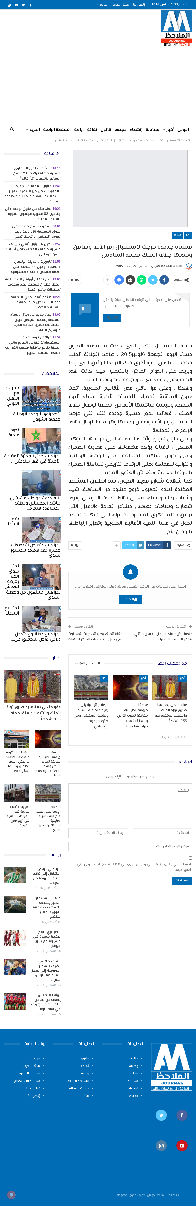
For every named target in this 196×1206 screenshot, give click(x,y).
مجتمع (120, 130)
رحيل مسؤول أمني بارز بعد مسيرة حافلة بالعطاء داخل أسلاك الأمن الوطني (33, 249)
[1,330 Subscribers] (182, 1154)
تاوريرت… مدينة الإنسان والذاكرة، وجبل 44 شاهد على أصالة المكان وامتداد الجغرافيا (36, 267)
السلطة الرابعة (57, 130)
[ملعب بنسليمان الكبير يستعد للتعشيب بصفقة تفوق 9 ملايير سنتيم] (15, 904)
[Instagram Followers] (161, 1154)
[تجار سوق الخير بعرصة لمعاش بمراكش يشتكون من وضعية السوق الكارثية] (41, 577)
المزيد (104, 4)
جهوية (133, 1058)
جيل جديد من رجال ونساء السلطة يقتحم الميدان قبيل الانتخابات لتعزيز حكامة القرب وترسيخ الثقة (35, 322)
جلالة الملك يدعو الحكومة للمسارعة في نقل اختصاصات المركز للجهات (95, 636)
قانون (106, 130)
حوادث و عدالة (79, 1088)
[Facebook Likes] (182, 1123)
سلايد (177, 235)
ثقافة (92, 130)
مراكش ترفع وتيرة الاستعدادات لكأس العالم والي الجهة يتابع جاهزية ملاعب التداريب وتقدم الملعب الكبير (33, 345)
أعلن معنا (33, 1088)
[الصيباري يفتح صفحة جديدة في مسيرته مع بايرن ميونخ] (15, 938)
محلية (134, 1073)
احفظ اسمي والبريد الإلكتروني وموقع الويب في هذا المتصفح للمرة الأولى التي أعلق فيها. (134, 867)
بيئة (86, 1096)
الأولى (183, 130)
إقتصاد (136, 130)
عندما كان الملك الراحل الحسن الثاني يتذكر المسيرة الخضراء (163, 636)
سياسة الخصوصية (27, 1073)
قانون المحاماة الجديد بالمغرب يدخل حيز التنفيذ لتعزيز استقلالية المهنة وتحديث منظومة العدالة (33, 193)
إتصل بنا (139, 4)
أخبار (170, 130)
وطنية (133, 1066)
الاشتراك (112, 317)
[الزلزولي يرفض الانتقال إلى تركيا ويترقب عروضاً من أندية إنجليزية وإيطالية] (15, 875)
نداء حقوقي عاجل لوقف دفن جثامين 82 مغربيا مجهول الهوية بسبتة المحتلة (33, 214)
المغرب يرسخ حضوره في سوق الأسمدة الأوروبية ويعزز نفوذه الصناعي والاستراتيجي (36, 232)
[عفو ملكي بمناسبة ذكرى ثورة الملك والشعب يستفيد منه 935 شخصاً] (169, 687)
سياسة (153, 130)
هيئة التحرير (121, 4)
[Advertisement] (98, 85)
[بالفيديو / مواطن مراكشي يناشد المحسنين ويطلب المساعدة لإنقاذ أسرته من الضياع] (41, 483)
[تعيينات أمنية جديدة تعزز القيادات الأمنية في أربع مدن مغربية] (16, 793)
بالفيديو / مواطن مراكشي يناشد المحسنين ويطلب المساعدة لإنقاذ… (35, 503)
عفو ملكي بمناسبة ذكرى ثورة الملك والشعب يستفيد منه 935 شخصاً (34, 713)
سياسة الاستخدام (27, 1081)
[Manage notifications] (11, 1195)
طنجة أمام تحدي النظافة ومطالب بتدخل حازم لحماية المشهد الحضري (36, 302)
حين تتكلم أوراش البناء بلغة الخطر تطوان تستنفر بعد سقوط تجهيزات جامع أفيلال (33, 285)
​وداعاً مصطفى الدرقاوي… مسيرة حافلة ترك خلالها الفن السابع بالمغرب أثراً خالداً (36, 174)
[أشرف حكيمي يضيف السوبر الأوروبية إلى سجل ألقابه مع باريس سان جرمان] (15, 967)
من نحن (34, 1058)
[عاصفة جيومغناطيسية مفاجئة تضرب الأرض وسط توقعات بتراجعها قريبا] (130, 687)
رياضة (79, 130)
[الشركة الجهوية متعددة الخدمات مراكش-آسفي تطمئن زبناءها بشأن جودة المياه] (16, 739)
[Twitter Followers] (161, 1123)
